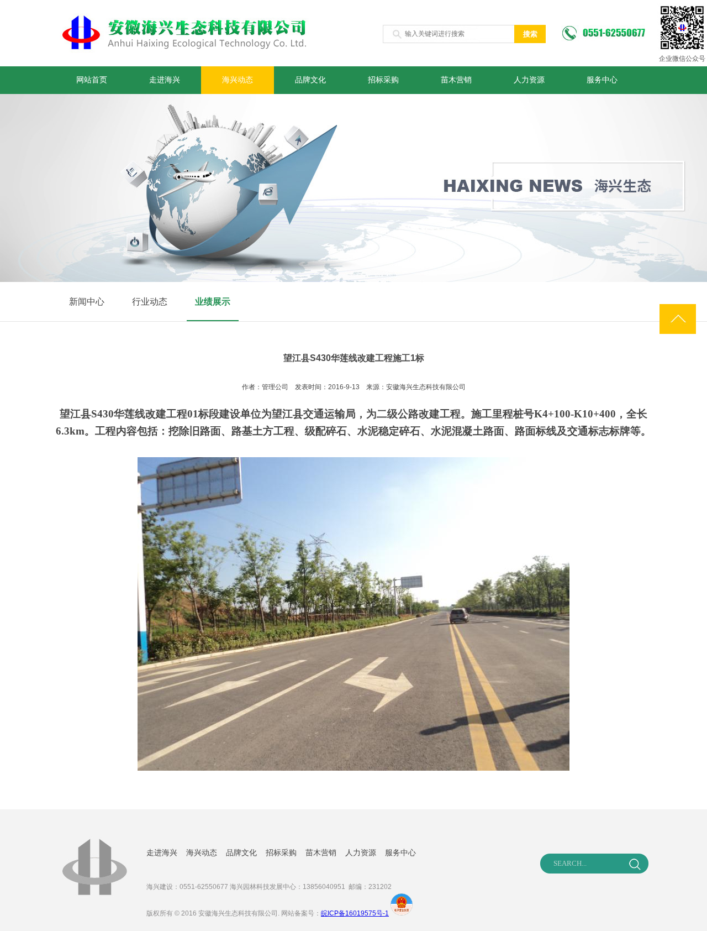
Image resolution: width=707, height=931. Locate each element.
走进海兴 (164, 80)
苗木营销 (456, 80)
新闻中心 (86, 301)
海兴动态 (237, 80)
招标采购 (383, 80)
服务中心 (602, 80)
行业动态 (149, 301)
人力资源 (529, 80)
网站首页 (91, 80)
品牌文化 (310, 80)
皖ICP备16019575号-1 (355, 913)
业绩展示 (212, 301)
